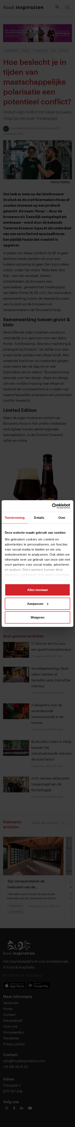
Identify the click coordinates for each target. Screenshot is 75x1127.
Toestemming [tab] (15, 517)
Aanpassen (35, 603)
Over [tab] (61, 517)
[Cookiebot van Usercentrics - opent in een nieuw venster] (53, 506)
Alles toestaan (37, 590)
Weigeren (37, 617)
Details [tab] (39, 517)
